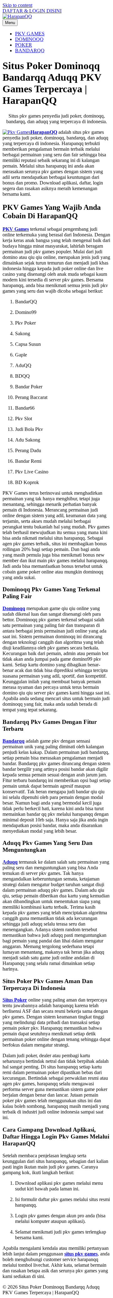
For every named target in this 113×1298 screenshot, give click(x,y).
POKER (23, 45)
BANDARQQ (30, 50)
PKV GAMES (30, 33)
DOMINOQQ (29, 39)
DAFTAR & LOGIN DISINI (32, 10)
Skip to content (17, 5)
